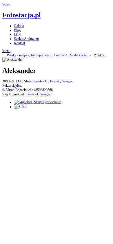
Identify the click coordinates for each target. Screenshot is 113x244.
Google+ (68, 81)
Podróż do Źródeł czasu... (71, 55)
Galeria (19, 26)
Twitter (54, 81)
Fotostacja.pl (21, 15)
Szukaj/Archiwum (26, 39)
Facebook (40, 81)
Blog (17, 30)
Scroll (6, 4)
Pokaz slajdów (12, 86)
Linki (17, 34)
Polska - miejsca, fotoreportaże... (29, 55)
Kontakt (19, 43)
